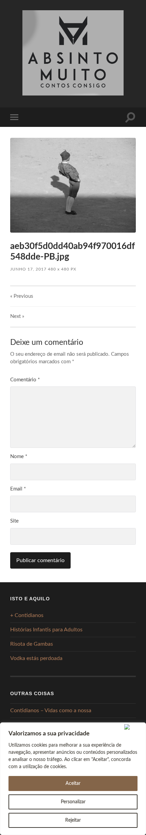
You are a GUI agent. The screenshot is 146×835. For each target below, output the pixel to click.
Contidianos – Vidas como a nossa (50, 710)
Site (14, 521)
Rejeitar (73, 820)
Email (18, 489)
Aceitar (73, 783)
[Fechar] (133, 727)
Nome (18, 456)
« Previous (21, 296)
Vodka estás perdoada (36, 658)
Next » (17, 316)
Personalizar (73, 802)
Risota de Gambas (31, 644)
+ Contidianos (26, 615)
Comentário (25, 379)
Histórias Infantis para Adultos (46, 629)
